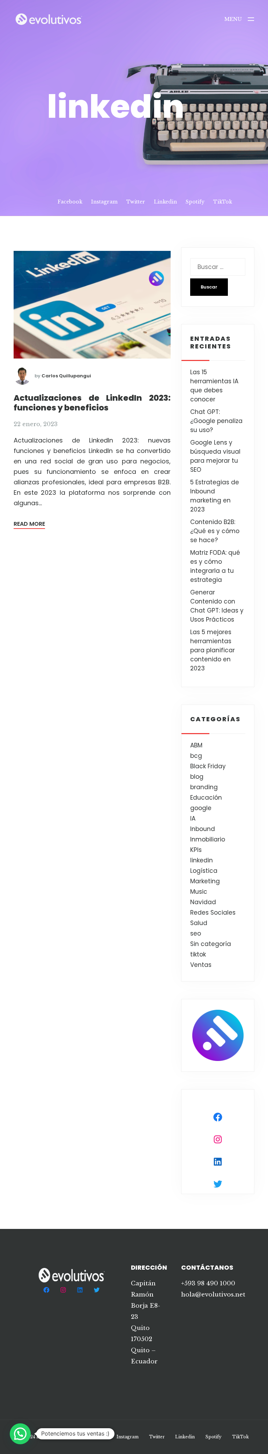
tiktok (198, 954)
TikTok (222, 202)
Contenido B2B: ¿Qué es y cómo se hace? (214, 531)
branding (204, 787)
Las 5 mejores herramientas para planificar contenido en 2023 (212, 650)
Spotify (195, 202)
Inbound (202, 829)
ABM (196, 745)
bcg (196, 756)
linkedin (201, 860)
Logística (203, 871)
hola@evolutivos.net (213, 1294)
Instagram (104, 202)
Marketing (205, 881)
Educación (206, 797)
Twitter (135, 202)
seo (195, 933)
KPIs (196, 850)
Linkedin (165, 202)
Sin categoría (210, 944)
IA (192, 818)
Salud (198, 923)
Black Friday (208, 766)
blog (196, 776)
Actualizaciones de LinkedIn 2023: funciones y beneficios (92, 403)
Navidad (203, 902)
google (200, 808)
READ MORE (29, 524)
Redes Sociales (213, 912)
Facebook (70, 202)
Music (198, 891)
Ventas (200, 965)
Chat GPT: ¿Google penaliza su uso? (216, 421)
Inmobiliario (207, 839)
